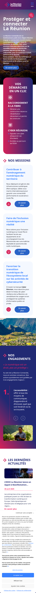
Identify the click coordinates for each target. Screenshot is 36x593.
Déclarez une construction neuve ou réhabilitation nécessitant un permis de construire (18, 114)
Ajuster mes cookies (18, 586)
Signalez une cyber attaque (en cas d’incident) (17, 135)
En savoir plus (11, 68)
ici (7, 552)
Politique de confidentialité (23, 590)
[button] (25, 513)
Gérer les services (17, 570)
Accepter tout (18, 575)
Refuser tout (18, 581)
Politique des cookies (10, 590)
